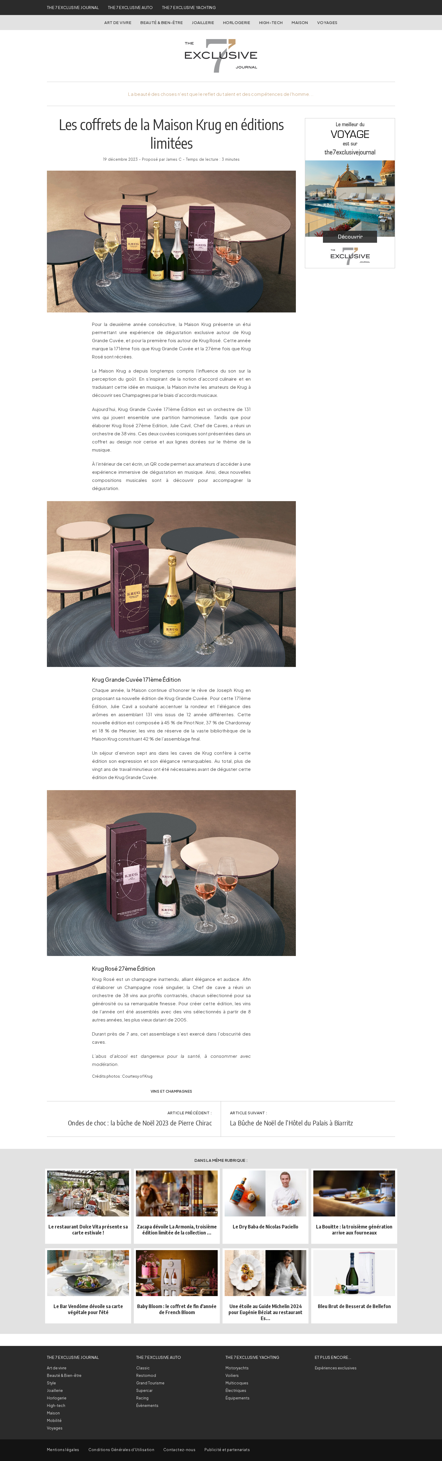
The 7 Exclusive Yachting (189, 7)
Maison (300, 22)
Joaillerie (203, 22)
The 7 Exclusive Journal (73, 7)
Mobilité (54, 1420)
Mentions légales (63, 1449)
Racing (142, 1398)
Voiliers (232, 1375)
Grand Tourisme (150, 1383)
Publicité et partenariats (227, 1449)
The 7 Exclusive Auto (130, 7)
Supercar (144, 1390)
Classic (143, 1368)
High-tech (56, 1405)
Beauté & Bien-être (161, 22)
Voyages (327, 22)
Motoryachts (237, 1368)
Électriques (236, 1390)
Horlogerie (236, 22)
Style (51, 1383)
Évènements (147, 1405)
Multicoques (237, 1383)
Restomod (146, 1375)
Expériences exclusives (336, 1368)
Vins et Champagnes (171, 1091)
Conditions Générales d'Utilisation (121, 1449)
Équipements (238, 1398)
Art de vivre (117, 22)
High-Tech (271, 22)
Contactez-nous (179, 1449)
